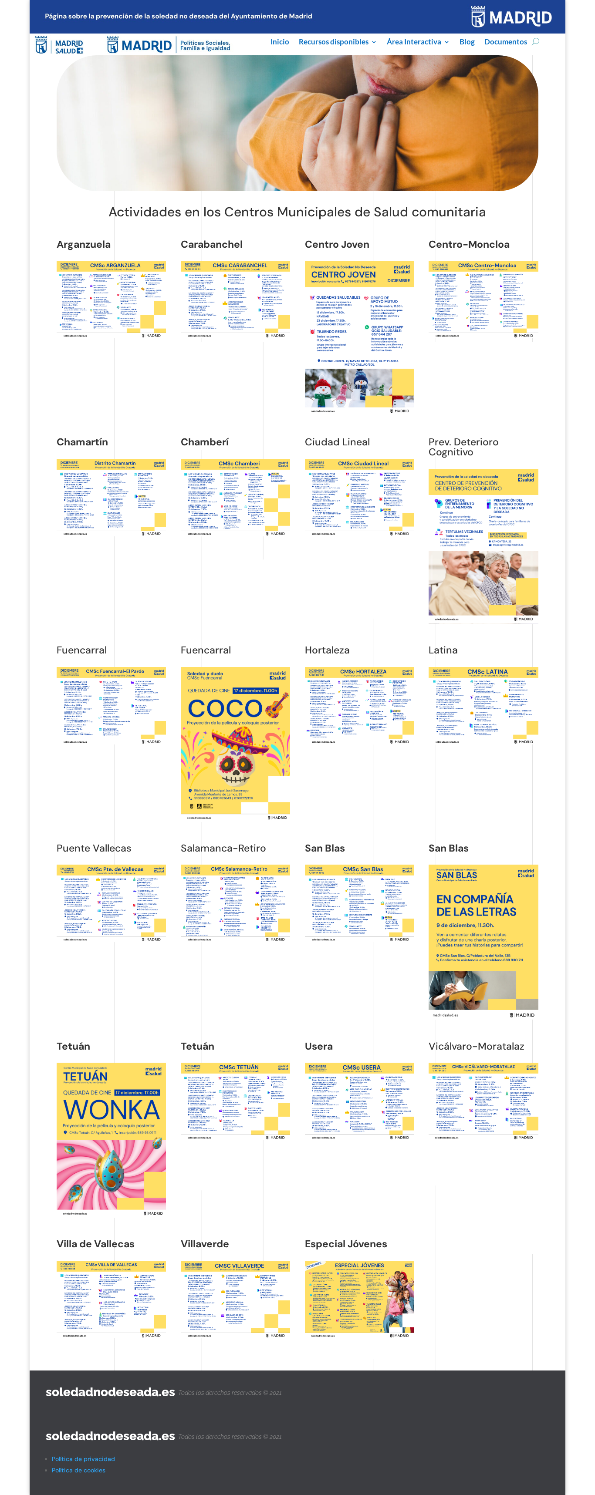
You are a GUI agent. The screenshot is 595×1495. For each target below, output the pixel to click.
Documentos (505, 42)
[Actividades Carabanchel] (236, 336)
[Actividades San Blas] (360, 940)
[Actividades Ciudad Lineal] (111, 534)
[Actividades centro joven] (360, 414)
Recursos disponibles (333, 42)
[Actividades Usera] (483, 1017)
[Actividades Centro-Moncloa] (236, 534)
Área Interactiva (414, 42)
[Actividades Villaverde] (236, 940)
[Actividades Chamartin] (483, 336)
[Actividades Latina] (483, 622)
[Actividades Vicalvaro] (236, 1138)
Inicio (279, 42)
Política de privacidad (83, 1459)
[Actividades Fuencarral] (360, 534)
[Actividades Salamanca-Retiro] (111, 940)
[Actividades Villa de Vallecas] (360, 1138)
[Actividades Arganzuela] (111, 336)
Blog (467, 42)
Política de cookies (78, 1470)
